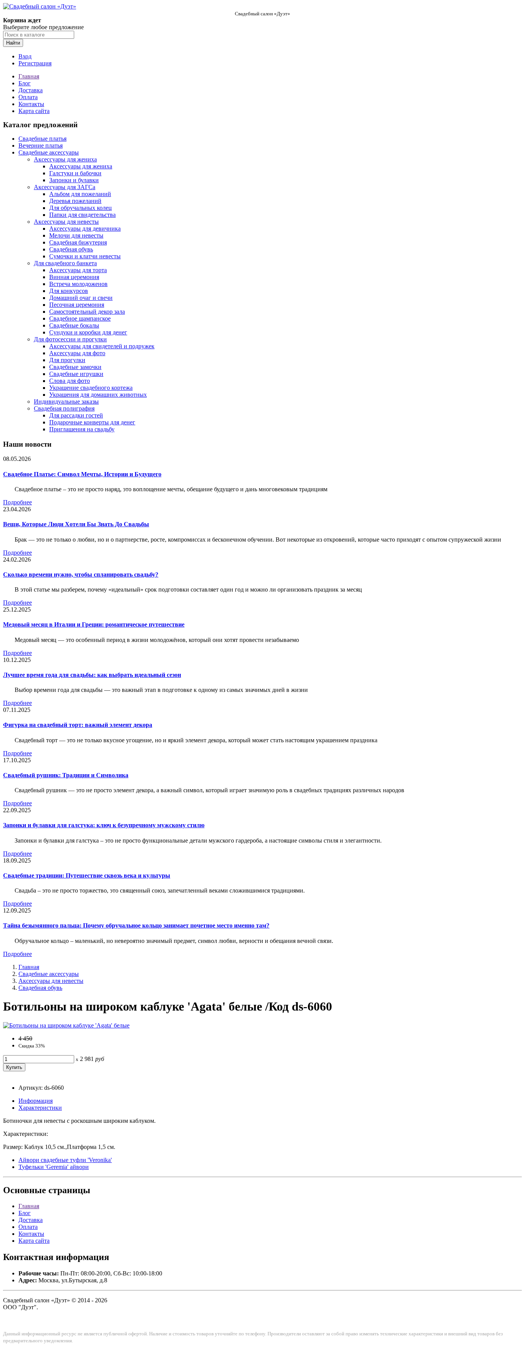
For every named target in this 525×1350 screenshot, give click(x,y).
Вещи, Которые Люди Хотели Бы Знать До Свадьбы (76, 524)
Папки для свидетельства (82, 214)
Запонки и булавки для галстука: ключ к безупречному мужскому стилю (103, 825)
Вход (25, 56)
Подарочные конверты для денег (92, 422)
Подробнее (17, 502)
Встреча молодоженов (78, 284)
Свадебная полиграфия (64, 408)
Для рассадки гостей (76, 415)
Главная (28, 76)
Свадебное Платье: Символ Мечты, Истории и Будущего (82, 474)
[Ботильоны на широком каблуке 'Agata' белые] (66, 1025)
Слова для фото (69, 380)
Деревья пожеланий (75, 201)
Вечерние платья (40, 145)
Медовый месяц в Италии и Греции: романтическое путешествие (93, 624)
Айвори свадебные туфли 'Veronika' (65, 1160)
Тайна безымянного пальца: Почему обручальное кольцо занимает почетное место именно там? (136, 925)
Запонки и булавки (74, 180)
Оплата (28, 97)
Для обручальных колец (80, 207)
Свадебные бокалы (74, 325)
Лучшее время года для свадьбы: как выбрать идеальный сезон (92, 675)
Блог (24, 83)
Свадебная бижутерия (78, 242)
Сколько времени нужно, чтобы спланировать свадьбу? (80, 574)
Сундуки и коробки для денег (88, 332)
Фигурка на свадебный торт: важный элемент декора (77, 725)
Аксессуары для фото (77, 353)
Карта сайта (34, 111)
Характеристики (40, 1107)
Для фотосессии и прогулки (70, 339)
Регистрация (35, 63)
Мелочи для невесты (76, 235)
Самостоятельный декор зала (87, 311)
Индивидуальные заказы (66, 401)
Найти (13, 43)
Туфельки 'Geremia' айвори (53, 1167)
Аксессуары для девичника (85, 228)
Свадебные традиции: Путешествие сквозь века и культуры (86, 875)
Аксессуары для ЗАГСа (64, 187)
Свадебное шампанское (80, 318)
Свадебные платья (42, 138)
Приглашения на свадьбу (82, 429)
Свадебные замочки (75, 367)
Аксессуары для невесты (66, 221)
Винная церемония (74, 277)
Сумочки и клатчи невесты (85, 256)
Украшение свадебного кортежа (91, 387)
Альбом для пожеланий (80, 194)
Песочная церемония (76, 304)
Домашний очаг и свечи (81, 297)
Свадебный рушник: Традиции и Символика (65, 775)
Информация (35, 1100)
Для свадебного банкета (65, 263)
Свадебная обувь (71, 249)
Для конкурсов (68, 291)
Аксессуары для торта (78, 270)
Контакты (31, 104)
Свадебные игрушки (76, 374)
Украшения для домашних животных (98, 394)
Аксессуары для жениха (65, 159)
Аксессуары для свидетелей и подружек (102, 346)
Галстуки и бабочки (75, 173)
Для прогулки (67, 360)
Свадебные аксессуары (48, 152)
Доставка (30, 90)
